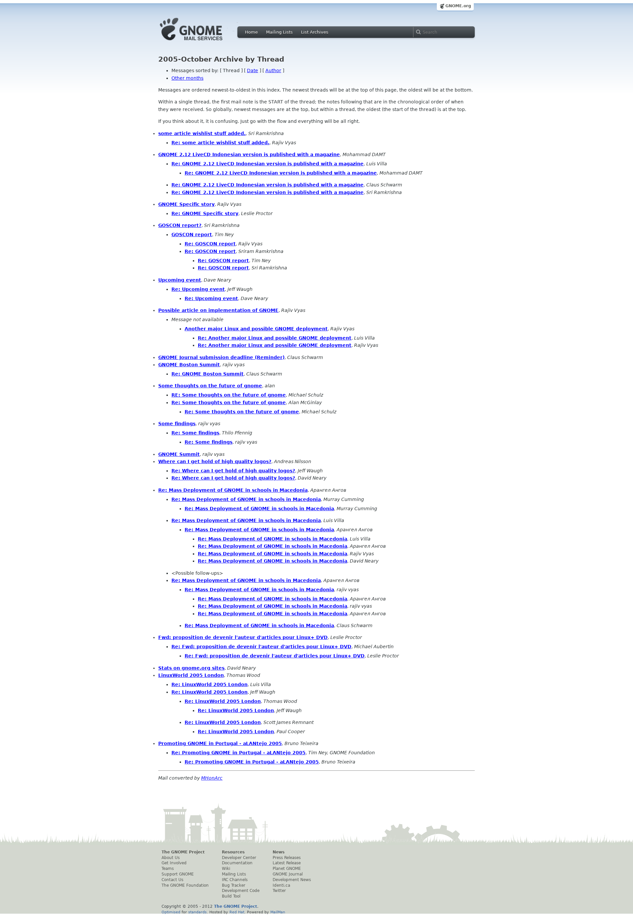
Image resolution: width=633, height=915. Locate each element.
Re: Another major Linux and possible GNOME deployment (274, 338)
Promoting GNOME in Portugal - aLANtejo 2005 (220, 743)
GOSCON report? (179, 225)
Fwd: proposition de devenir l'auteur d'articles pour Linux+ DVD (243, 637)
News (279, 852)
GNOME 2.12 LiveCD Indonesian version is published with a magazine (249, 154)
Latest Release (287, 863)
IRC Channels (235, 879)
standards (197, 912)
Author (273, 70)
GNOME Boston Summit (189, 364)
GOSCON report (191, 234)
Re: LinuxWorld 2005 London (209, 684)
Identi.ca (281, 885)
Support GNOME (178, 874)
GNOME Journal (288, 874)
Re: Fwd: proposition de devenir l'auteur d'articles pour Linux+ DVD (261, 646)
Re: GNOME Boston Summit (207, 373)
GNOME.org (458, 6)
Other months (187, 78)
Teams (168, 868)
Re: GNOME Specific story (204, 213)
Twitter (279, 890)
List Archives (314, 32)
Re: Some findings (195, 432)
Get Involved (174, 863)
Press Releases (287, 857)
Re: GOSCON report (210, 243)
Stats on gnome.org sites (191, 668)
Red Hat (236, 912)
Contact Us (172, 879)
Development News (292, 879)
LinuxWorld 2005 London (191, 675)
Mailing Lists (279, 32)
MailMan (277, 912)
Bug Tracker (233, 885)
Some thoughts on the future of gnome (210, 385)
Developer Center (239, 857)
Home (251, 32)
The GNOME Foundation (185, 885)
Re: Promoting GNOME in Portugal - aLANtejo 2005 (238, 752)
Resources (233, 852)
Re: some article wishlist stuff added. (220, 142)
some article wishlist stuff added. (202, 133)
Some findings (177, 423)
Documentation (237, 863)
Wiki (226, 868)
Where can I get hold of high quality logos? (214, 461)
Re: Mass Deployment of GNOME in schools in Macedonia (233, 490)
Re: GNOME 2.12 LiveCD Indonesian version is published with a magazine (267, 163)
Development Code (240, 890)
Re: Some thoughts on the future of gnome (228, 402)
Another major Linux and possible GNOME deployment (256, 328)
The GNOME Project (183, 852)
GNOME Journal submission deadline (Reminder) (221, 357)
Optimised (171, 912)
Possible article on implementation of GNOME (218, 310)
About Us (171, 857)
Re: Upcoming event (198, 289)
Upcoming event (179, 280)
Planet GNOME (287, 868)
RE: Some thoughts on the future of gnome (228, 395)
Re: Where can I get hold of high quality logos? (233, 470)
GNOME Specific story (186, 204)
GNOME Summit (179, 454)
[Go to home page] (201, 42)
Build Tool (231, 896)
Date (252, 70)
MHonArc (212, 778)
